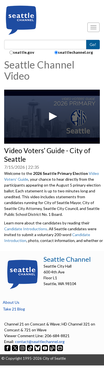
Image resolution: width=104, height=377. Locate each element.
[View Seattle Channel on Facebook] (8, 347)
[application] (52, 117)
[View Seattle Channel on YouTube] (45, 347)
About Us (11, 302)
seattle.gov (23, 52)
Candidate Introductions (25, 228)
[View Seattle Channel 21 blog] (53, 347)
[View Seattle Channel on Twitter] (15, 347)
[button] (52, 116)
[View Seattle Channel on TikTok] (30, 347)
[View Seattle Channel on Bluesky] (37, 347)
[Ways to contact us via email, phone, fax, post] (60, 347)
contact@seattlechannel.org (40, 341)
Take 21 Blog (14, 309)
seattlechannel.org (75, 52)
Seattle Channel (67, 259)
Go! (93, 44)
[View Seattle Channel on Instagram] (23, 347)
